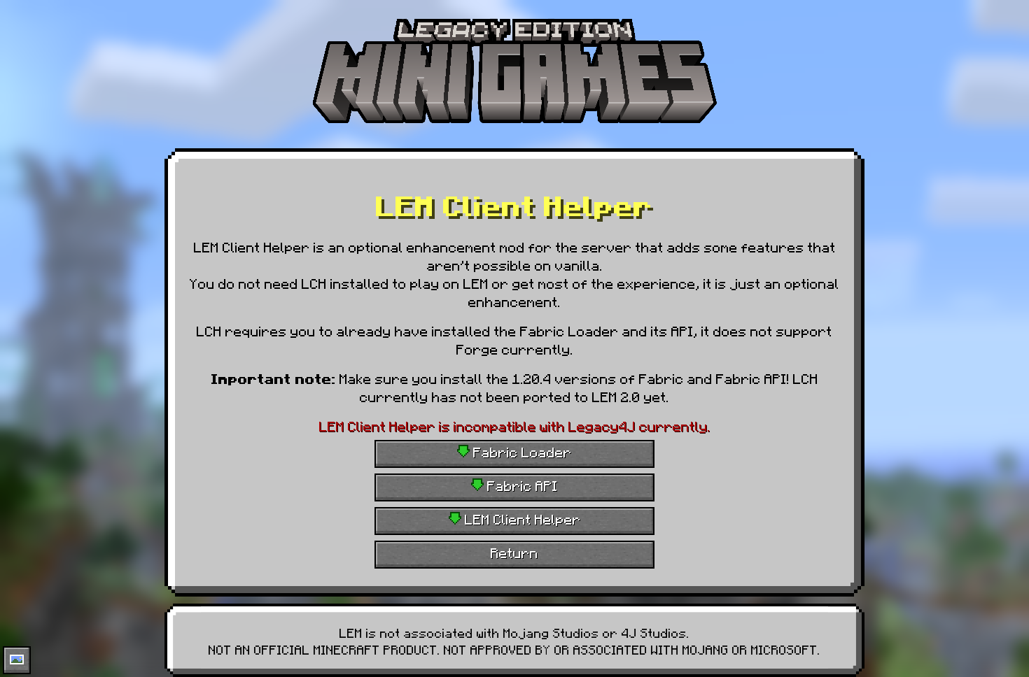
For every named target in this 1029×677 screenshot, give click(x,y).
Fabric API (521, 485)
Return (514, 552)
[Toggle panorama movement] (17, 660)
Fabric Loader (521, 451)
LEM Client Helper (521, 518)
